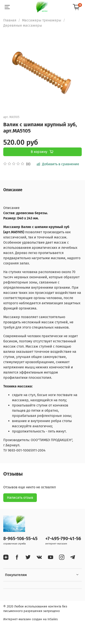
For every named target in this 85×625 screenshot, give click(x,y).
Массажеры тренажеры (41, 20)
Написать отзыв (20, 497)
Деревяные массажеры (22, 25)
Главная (9, 20)
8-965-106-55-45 (20, 538)
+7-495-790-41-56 (63, 538)
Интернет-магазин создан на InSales (30, 619)
